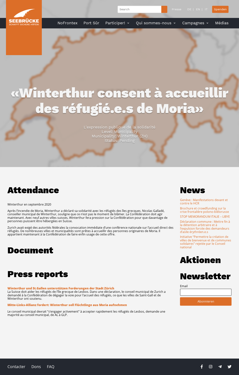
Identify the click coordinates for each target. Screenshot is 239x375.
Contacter (16, 366)
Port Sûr (91, 23)
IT (206, 9)
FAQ (50, 366)
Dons (36, 366)
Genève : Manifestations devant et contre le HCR (204, 201)
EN (197, 9)
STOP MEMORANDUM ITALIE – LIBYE (205, 216)
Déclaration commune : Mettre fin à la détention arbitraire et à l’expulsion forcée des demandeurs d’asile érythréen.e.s (205, 227)
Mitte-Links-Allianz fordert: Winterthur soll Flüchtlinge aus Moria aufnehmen (67, 305)
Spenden (220, 9)
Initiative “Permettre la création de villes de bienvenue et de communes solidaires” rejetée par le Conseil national (205, 242)
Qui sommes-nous (153, 23)
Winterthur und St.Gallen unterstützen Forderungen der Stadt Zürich (60, 288)
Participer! (115, 23)
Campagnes (193, 23)
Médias (222, 23)
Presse (176, 9)
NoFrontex (67, 23)
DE (189, 9)
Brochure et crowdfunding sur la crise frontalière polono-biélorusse (204, 210)
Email (184, 286)
